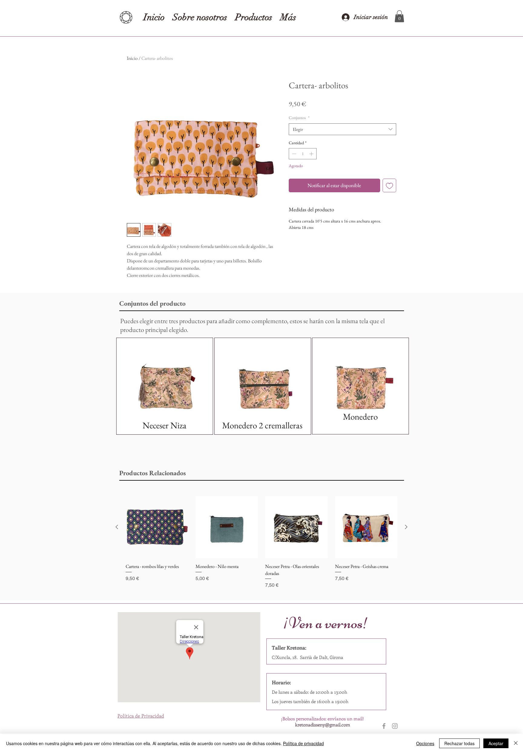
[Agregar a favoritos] (389, 186)
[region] (164, 386)
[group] (261, 542)
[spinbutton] (302, 153)
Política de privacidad (303, 743)
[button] (399, 16)
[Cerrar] (515, 743)
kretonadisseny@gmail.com (322, 725)
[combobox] (342, 129)
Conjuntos (299, 117)
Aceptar (495, 743)
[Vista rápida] (157, 527)
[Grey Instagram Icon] (395, 726)
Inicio (132, 58)
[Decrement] (293, 153)
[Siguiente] (406, 527)
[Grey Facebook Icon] (384, 726)
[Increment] (312, 153)
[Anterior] (116, 527)
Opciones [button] (425, 743)
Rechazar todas (459, 743)
